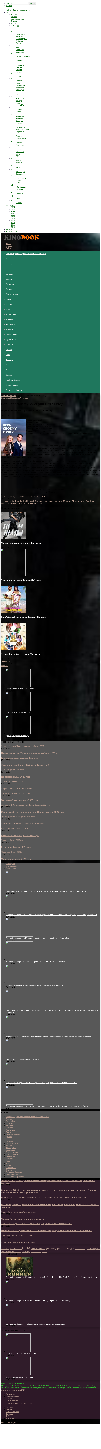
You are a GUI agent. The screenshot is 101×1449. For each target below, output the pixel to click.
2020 (13, 216)
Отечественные (11, 334)
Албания (19, 41)
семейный (17, 1252)
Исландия (20, 90)
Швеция (19, 189)
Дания (18, 76)
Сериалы (9, 350)
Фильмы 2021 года (39, 496)
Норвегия (20, 132)
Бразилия (20, 52)
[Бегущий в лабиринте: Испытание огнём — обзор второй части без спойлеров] (19, 936)
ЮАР (18, 198)
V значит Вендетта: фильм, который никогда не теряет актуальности (34, 985)
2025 (12, 1248)
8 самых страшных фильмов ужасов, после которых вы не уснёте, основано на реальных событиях (47, 1106)
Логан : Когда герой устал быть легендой (23, 1059)
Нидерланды (21, 127)
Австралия (20, 34)
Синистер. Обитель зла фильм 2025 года (22, 823)
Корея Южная (21, 105)
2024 (13, 207)
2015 (13, 227)
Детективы (10, 284)
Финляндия (20, 172)
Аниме (8, 259)
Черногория (21, 178)
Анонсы (9, 229)
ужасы (32, 1252)
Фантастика (10, 370)
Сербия (19, 149)
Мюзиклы (9, 319)
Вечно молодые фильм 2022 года (20, 689)
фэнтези (44, 1252)
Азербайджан (21, 39)
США (18, 156)
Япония (19, 203)
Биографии (10, 264)
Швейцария (21, 187)
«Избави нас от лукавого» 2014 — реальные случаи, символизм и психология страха (41, 1083)
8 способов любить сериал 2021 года (20, 654)
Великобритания (23, 56)
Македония (20, 116)
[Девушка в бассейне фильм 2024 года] (13, 575)
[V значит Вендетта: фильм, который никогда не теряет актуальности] (19, 983)
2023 (13, 209)
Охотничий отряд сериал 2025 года (20, 800)
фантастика (37, 1252)
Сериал (28, 496)
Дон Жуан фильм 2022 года (17, 736)
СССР (18, 154)
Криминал (10, 329)
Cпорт (8, 355)
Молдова (19, 121)
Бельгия (19, 47)
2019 (13, 218)
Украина (19, 167)
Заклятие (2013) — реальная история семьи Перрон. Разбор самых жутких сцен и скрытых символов (48, 1036)
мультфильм (95, 1249)
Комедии (9, 309)
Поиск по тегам (12, 1401)
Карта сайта (11, 1394)
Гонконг (19, 67)
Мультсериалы (11, 232)
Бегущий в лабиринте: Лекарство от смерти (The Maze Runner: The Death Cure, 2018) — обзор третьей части (51, 915)
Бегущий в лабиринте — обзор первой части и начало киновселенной (35, 961)
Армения (19, 43)
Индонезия (20, 85)
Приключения (11, 340)
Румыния (20, 145)
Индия (18, 83)
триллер (26, 1251)
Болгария (20, 50)
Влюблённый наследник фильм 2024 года (23, 617)
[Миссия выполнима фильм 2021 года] (13, 538)
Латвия (19, 110)
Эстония (19, 194)
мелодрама (13, 496)
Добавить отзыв (7, 661)
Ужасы (8, 365)
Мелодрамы (10, 324)
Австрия (19, 36)
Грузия (18, 72)
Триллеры (9, 360)
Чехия (18, 180)
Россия (19, 143)
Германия (20, 65)
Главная (4, 396)
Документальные (12, 294)
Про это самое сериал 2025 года (19, 1377)
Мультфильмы (11, 314)
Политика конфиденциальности (19, 1403)
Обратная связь (12, 1396)
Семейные (9, 345)
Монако (19, 123)
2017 (13, 223)
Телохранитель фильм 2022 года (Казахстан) (25, 765)
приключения (7, 1251)
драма (59, 1248)
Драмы (8, 299)
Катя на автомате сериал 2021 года (20, 835)
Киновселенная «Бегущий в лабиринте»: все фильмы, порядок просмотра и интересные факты (46, 891)
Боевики (9, 269)
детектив (4, 496)
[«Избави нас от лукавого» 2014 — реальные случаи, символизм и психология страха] (19, 1080)
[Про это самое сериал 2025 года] (18, 1375)
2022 (13, 211)
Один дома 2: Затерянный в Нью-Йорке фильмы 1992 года (32, 812)
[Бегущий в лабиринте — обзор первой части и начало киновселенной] (19, 959)
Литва (18, 112)
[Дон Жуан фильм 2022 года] (18, 733)
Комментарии (11, 868)
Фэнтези (9, 375)
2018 (13, 220)
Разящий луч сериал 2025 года (18, 712)
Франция (19, 174)
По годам (10, 205)
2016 (13, 225)
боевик (51, 1248)
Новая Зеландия (22, 129)
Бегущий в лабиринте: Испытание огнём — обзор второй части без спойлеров (39, 938)
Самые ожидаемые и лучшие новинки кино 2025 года (26, 254)
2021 (13, 214)
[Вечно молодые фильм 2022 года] (18, 687)
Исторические (11, 304)
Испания (19, 92)
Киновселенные (12, 385)
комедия (70, 1248)
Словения (20, 152)
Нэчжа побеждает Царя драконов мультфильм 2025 (29, 753)
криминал (78, 1249)
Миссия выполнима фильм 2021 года (21, 543)
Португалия (21, 138)
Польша (19, 136)
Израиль (19, 81)
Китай (18, 103)
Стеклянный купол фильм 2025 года (20, 1242)
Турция (19, 163)
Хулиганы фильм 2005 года (16, 847)
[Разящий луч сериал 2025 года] (18, 710)
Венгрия (19, 59)
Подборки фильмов (13, 380)
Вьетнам (19, 61)
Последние (10, 864)
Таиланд (19, 160)
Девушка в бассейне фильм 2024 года (21, 580)
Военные (9, 279)
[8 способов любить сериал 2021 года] (13, 649)
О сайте (9, 1399)
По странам (10, 30)
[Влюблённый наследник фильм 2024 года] (13, 612)
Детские (9, 289)
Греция (19, 70)
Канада (19, 101)
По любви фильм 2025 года (15, 776)
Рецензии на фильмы (14, 390)
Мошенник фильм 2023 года (16, 859)
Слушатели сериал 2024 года (16, 788)
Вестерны (9, 274)
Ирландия (20, 87)
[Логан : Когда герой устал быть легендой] (19, 1057)
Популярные (11, 866)
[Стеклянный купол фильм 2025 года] (18, 1351)
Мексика (19, 118)
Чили (18, 183)
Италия (19, 94)
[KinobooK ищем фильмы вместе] (21, 239)
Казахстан (20, 98)
